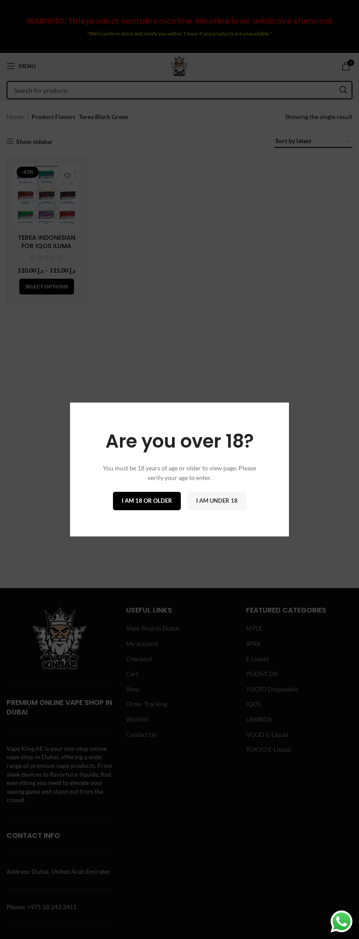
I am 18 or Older (147, 500)
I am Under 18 (217, 500)
